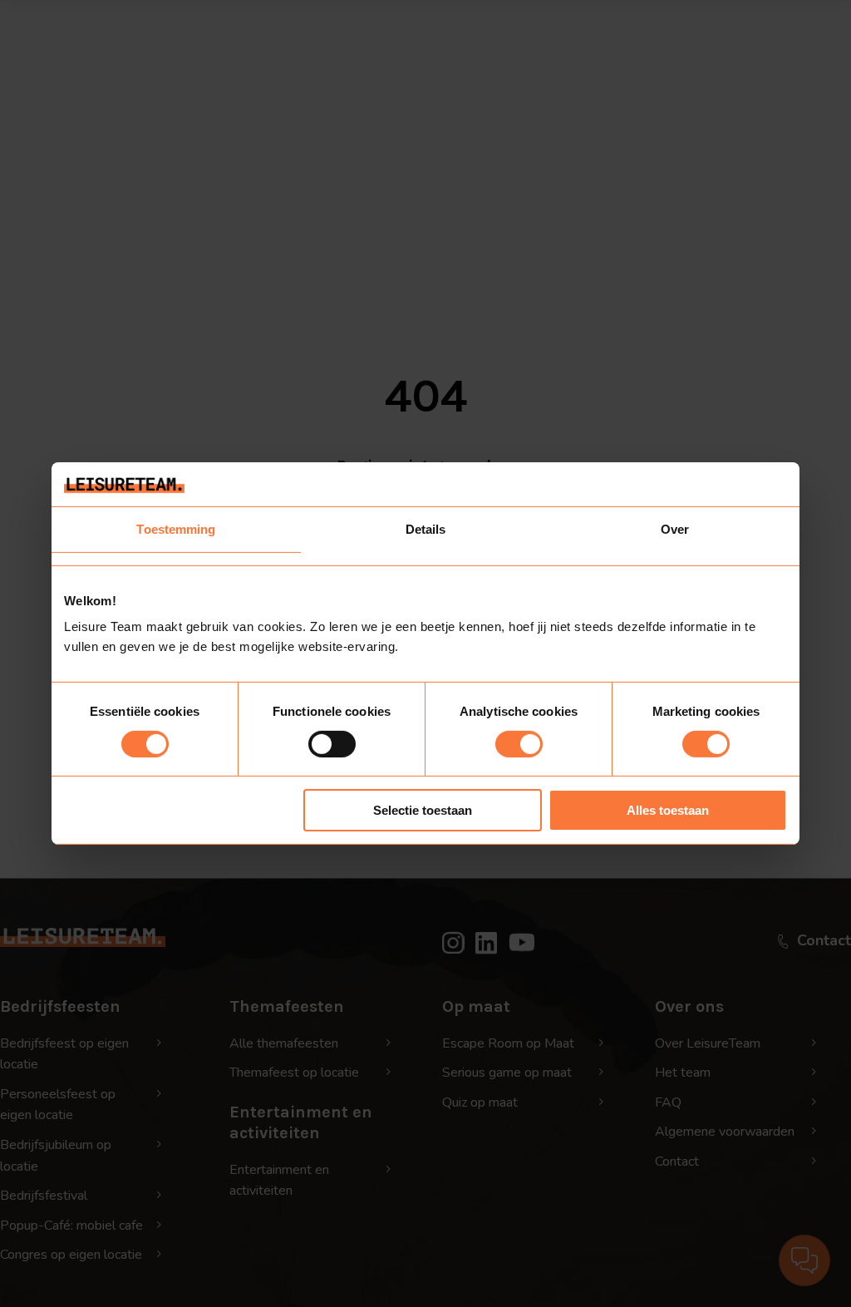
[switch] (332, 744)
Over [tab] (675, 528)
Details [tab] (426, 528)
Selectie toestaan (422, 810)
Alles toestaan (668, 810)
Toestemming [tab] (175, 528)
